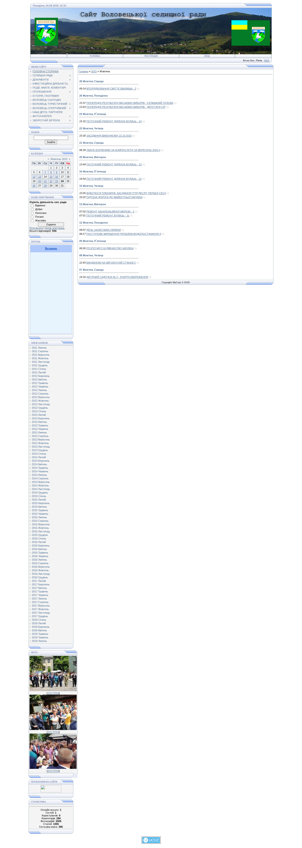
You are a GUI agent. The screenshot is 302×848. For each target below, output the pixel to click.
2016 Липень (39, 559)
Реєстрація (151, 56)
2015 (94, 71)
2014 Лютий (39, 457)
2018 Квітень (39, 630)
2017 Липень (39, 598)
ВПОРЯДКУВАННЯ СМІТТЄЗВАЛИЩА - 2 (111, 88)
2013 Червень (40, 429)
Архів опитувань (55, 228)
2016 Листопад (41, 573)
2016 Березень (41, 545)
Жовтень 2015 (58, 159)
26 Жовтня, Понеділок (93, 95)
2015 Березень (41, 503)
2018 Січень (39, 619)
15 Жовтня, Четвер (91, 185)
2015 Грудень (40, 535)
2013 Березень (41, 418)
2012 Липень (39, 390)
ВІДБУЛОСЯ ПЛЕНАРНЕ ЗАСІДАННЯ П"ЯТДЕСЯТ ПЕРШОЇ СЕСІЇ (126, 193)
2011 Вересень (41, 354)
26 (34, 185)
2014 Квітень (39, 464)
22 (51, 181)
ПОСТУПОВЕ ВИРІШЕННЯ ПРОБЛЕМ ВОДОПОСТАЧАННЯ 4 (123, 233)
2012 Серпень (40, 393)
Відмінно (40, 205)
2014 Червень (40, 471)
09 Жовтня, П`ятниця (92, 241)
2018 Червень (40, 637)
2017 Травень (40, 591)
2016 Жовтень (40, 570)
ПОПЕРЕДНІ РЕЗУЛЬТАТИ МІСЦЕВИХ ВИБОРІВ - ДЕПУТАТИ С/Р (125, 107)
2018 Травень (40, 633)
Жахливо (40, 220)
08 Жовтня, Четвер (91, 255)
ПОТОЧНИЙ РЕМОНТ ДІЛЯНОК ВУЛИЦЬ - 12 (114, 178)
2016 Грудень (40, 577)
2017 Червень (40, 595)
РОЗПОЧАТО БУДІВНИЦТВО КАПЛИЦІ (110, 248)
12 (34, 176)
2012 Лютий (39, 372)
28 (45, 185)
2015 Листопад (41, 531)
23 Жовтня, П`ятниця (92, 114)
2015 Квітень (39, 506)
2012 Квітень (39, 379)
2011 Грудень (40, 365)
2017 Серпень (40, 602)
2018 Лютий (39, 623)
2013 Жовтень (40, 443)
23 (56, 181)
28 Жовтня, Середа (91, 81)
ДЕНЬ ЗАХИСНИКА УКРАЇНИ (103, 229)
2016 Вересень (41, 566)
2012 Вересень (41, 397)
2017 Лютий (39, 580)
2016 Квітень (39, 549)
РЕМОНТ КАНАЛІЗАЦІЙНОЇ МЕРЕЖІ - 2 (110, 211)
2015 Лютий (39, 499)
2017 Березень (41, 584)
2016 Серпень (40, 563)
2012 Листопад (41, 404)
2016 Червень (40, 556)
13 (39, 176)
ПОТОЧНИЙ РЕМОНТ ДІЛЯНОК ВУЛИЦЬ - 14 (114, 121)
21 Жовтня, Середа (91, 142)
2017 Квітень (39, 588)
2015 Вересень (41, 524)
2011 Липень (39, 347)
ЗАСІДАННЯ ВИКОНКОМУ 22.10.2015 (109, 135)
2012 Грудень (40, 407)
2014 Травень (40, 467)
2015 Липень (39, 517)
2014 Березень (41, 460)
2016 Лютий (39, 542)
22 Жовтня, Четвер (91, 128)
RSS (266, 60)
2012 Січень (39, 368)
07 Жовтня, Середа (91, 269)
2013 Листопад (41, 446)
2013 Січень (39, 411)
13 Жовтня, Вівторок (92, 204)
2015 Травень (40, 510)
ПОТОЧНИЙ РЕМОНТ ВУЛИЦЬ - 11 (107, 215)
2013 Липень (39, 432)
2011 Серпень (40, 351)
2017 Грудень (40, 616)
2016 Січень (39, 538)
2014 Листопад (41, 489)
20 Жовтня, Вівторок (92, 157)
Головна (95, 56)
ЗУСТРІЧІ (53, 693)
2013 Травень (40, 425)
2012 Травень (40, 383)
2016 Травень (40, 552)
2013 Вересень (41, 439)
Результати (36, 228)
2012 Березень (41, 376)
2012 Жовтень (40, 400)
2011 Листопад (40, 361)
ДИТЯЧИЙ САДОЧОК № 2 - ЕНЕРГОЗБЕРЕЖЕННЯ (117, 277)
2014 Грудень (40, 492)
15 (51, 176)
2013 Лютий (39, 414)
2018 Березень (41, 626)
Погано (39, 216)
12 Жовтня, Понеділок (93, 222)
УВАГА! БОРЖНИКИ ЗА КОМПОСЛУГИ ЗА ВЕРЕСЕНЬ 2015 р (123, 150)
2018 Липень (39, 641)
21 (45, 181)
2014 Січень (39, 453)
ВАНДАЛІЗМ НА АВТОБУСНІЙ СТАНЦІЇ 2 (111, 262)
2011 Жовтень (40, 358)
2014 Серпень (40, 478)
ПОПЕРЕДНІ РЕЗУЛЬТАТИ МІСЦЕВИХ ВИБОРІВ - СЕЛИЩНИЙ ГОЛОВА (129, 103)
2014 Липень (39, 474)
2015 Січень (39, 496)
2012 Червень (40, 386)
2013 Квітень (39, 421)
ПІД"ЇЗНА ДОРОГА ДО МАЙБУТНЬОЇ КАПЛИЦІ (114, 197)
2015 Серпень (40, 520)
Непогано (40, 213)
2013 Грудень (40, 450)
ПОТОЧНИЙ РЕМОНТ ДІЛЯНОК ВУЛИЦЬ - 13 (114, 164)
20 (39, 181)
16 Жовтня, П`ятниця (92, 171)
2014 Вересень (41, 482)
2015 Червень (40, 513)
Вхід (207, 56)
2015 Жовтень (40, 527)
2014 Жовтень (40, 485)
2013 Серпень (40, 436)
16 (56, 176)
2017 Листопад (41, 612)
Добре (38, 209)
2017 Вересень (41, 605)
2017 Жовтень (40, 609)
